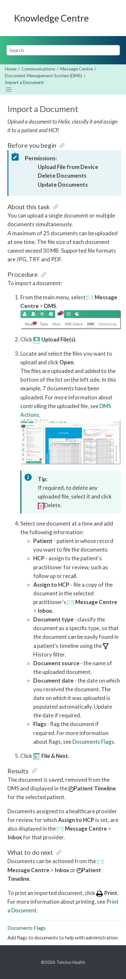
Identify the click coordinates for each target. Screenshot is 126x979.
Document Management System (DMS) (43, 75)
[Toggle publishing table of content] (8, 89)
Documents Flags (93, 741)
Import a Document (24, 82)
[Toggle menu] (113, 18)
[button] (62, 145)
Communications (38, 68)
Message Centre (76, 68)
